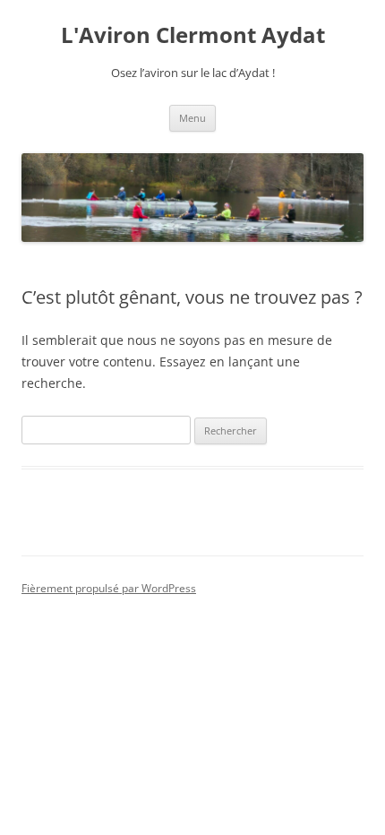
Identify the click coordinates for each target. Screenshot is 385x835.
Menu (192, 118)
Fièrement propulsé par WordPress (108, 588)
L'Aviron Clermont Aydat (193, 35)
